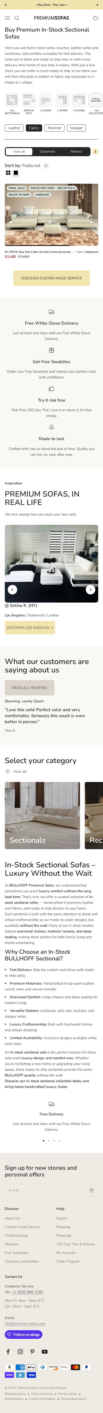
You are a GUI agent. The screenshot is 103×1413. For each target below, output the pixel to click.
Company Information (22, 1261)
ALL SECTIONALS (12, 112)
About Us (12, 1218)
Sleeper (76, 128)
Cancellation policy (74, 1399)
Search (61, 1218)
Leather (14, 128)
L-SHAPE (62, 110)
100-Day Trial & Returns (75, 1244)
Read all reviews (29, 687)
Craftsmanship (16, 1235)
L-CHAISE (45, 110)
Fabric (34, 128)
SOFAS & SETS (29, 112)
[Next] (97, 4)
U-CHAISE (79, 110)
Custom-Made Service (22, 1227)
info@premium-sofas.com (25, 1323)
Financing (63, 1235)
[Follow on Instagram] (20, 1351)
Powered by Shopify (53, 1388)
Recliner (54, 128)
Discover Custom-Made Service (51, 278)
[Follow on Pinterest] (32, 1351)
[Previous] (5, 4)
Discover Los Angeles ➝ (30, 627)
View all (19, 151)
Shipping (63, 1227)
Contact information (42, 1399)
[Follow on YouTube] (44, 1351)
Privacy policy (67, 1394)
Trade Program (68, 1261)
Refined (76, 151)
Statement (47, 151)
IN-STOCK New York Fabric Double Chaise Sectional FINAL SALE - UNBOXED (39, 252)
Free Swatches (16, 1252)
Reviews (11, 1244)
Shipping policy (15, 1394)
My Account (65, 1252)
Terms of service (42, 1394)
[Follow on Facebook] (8, 1351)
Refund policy (14, 1399)
